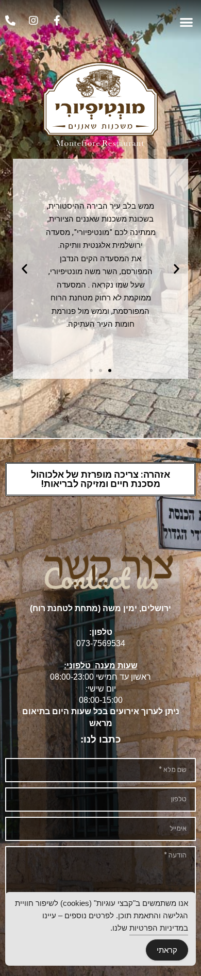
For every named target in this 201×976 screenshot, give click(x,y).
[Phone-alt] (10, 20)
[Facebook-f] (56, 20)
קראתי (167, 950)
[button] (186, 21)
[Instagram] (33, 20)
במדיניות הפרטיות (158, 927)
